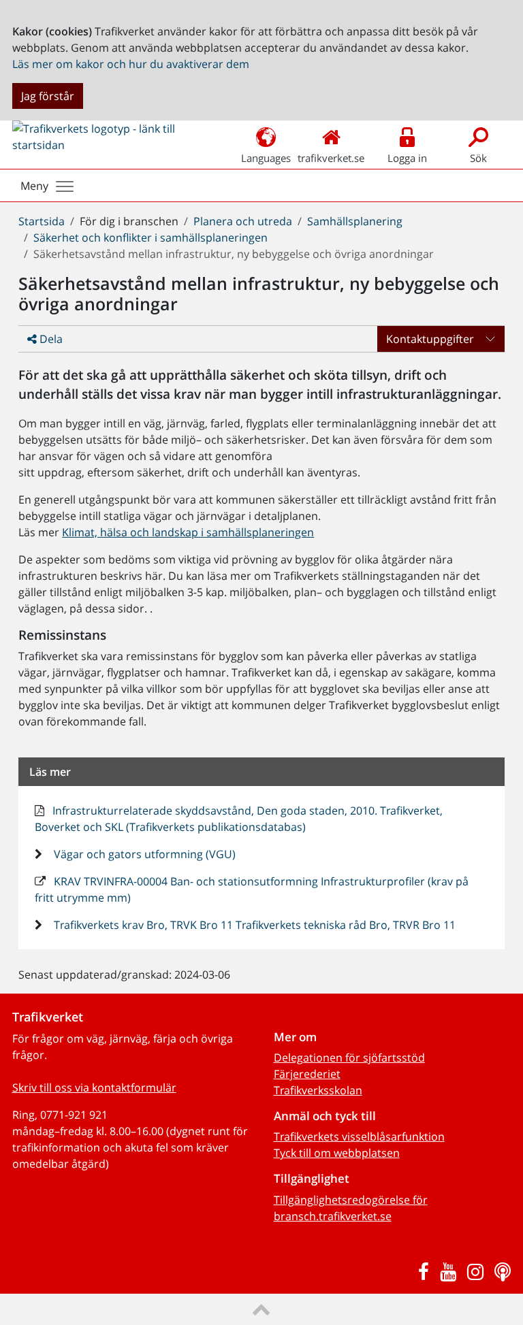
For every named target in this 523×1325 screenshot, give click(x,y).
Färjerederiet (307, 1073)
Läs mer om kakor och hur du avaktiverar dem (130, 63)
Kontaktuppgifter (430, 338)
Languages (266, 158)
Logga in (407, 158)
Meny (34, 185)
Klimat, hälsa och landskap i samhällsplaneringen (188, 532)
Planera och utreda (242, 221)
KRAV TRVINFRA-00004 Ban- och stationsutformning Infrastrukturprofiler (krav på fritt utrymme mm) (252, 889)
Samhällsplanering (354, 221)
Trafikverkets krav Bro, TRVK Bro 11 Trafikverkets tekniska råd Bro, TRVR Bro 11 (253, 924)
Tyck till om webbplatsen (337, 1152)
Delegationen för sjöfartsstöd (349, 1057)
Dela (50, 338)
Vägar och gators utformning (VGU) (143, 854)
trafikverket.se (331, 158)
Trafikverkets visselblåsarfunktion (359, 1136)
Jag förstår (47, 95)
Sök (478, 158)
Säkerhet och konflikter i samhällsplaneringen (150, 237)
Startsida (41, 221)
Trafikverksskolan (318, 1090)
